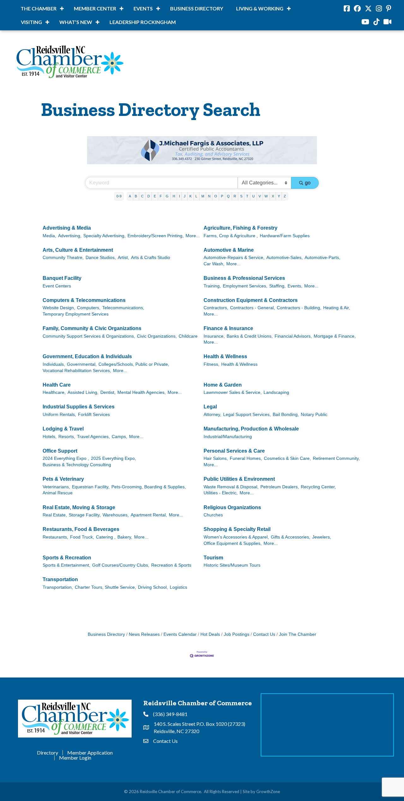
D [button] (148, 196)
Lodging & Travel (63, 428)
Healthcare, (54, 392)
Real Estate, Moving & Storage (79, 507)
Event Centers (57, 286)
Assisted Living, (83, 392)
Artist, (123, 257)
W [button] (266, 196)
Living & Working (259, 8)
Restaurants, (55, 537)
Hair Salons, (216, 458)
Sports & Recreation (67, 557)
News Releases (144, 634)
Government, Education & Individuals (87, 356)
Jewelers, (321, 537)
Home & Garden (223, 385)
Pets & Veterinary (63, 479)
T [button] (247, 196)
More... (193, 235)
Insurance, (214, 336)
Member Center (95, 8)
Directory (47, 752)
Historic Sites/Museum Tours (232, 565)
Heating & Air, (336, 307)
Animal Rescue (58, 493)
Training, (212, 286)
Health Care (57, 385)
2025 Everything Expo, (113, 458)
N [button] (209, 196)
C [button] (142, 196)
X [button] (273, 196)
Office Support (60, 451)
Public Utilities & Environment (239, 479)
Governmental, (82, 364)
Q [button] (228, 196)
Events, (295, 286)
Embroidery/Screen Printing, (156, 235)
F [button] (161, 196)
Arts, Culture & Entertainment (78, 250)
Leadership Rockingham (143, 22)
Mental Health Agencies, (141, 392)
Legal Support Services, (247, 414)
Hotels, (49, 436)
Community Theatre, (63, 257)
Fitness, (211, 364)
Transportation (60, 579)
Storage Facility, (85, 515)
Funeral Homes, (246, 458)
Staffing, (277, 286)
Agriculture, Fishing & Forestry (240, 228)
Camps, (119, 436)
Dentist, (108, 392)
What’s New (75, 22)
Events (143, 8)
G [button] (167, 196)
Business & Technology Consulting (77, 464)
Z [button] (285, 196)
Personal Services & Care (234, 451)
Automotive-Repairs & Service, (234, 257)
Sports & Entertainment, (66, 565)
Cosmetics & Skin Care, (287, 458)
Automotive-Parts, (322, 257)
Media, (49, 235)
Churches (213, 515)
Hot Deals (210, 634)
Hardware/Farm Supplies (285, 235)
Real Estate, (55, 515)
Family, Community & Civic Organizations (92, 328)
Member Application (90, 752)
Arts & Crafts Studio (150, 257)
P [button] (222, 196)
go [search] (308, 182)
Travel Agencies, (93, 436)
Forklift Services (94, 414)
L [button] (196, 196)
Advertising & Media (67, 228)
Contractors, (216, 307)
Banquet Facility (62, 278)
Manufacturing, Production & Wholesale (251, 428)
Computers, (88, 307)
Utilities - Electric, (221, 493)
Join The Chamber (297, 634)
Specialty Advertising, (104, 235)
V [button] (259, 196)
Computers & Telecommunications (84, 300)
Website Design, (59, 307)
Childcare (188, 336)
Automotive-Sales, (284, 257)
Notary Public (314, 414)
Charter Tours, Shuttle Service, (105, 587)
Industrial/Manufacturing (228, 436)
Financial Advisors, (293, 336)
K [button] (190, 196)
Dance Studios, (101, 257)
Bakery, (124, 537)
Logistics (178, 587)
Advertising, (69, 235)
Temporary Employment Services (76, 314)
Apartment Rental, (149, 515)
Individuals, (54, 364)
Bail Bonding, (286, 414)
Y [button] (279, 196)
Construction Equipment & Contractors (251, 300)
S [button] (241, 196)
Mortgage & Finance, (335, 336)
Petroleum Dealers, (279, 487)
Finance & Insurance (228, 328)
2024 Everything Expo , (66, 458)
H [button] (174, 196)
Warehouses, (116, 515)
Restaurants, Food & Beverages (81, 529)
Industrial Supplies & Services (79, 406)
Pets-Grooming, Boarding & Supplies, (148, 487)
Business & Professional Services (244, 278)
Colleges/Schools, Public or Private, (133, 364)
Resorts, (66, 436)
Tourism (213, 557)
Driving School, (153, 587)
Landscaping (276, 392)
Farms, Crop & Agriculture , (231, 235)
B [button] (136, 196)
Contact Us (264, 634)
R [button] (235, 196)
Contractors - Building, (299, 307)
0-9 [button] (119, 196)
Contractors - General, (252, 307)
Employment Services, (245, 286)
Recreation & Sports (171, 565)
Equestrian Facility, (91, 487)
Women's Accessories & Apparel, (236, 537)
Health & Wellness (225, 356)
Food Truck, (82, 537)
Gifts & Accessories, (290, 537)
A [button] (130, 196)
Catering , (106, 537)
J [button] (185, 196)
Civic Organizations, (157, 336)
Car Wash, (214, 264)
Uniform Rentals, (59, 414)
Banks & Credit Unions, (250, 336)
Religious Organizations (232, 507)
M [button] (202, 196)
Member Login (75, 757)
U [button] (253, 196)
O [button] (215, 196)
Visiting (31, 22)
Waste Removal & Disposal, (231, 487)
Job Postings (236, 634)
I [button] (179, 196)
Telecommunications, (123, 307)
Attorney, (212, 414)
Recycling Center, (318, 487)
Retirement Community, (336, 458)
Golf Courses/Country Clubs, (120, 565)
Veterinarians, (56, 487)
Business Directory (196, 8)
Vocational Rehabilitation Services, (77, 370)
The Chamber (38, 8)
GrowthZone (268, 791)
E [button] (155, 196)
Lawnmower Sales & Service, (233, 392)
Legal (210, 406)
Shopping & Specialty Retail (237, 529)
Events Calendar (180, 634)
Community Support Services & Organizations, (89, 336)
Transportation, (58, 587)
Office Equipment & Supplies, (233, 543)
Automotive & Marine (229, 250)
